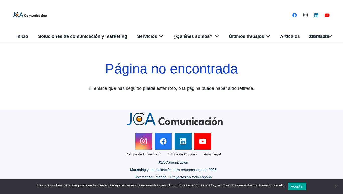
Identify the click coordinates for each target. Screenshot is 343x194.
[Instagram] (305, 15)
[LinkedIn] (316, 15)
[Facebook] (294, 15)
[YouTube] (327, 15)
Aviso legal (212, 154)
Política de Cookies (181, 154)
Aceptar (297, 186)
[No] (336, 186)
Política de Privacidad (143, 154)
